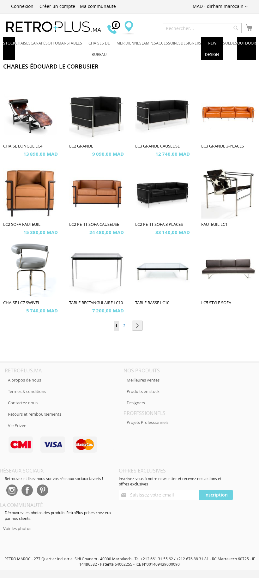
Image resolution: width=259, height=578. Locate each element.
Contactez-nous (23, 403)
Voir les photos (17, 528)
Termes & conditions (27, 391)
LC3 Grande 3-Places (222, 146)
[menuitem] (9, 43)
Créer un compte (57, 6)
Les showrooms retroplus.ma (128, 27)
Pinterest (43, 491)
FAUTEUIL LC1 (214, 224)
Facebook (27, 491)
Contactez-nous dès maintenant (115, 27)
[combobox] (202, 28)
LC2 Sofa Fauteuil (21, 224)
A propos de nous (24, 380)
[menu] (129, 48)
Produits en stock (143, 391)
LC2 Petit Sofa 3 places (159, 224)
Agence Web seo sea (109, 442)
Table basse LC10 (152, 302)
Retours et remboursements (34, 414)
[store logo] (53, 26)
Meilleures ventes (143, 380)
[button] (220, 6)
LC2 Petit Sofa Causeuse (94, 224)
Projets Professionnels (147, 422)
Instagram (12, 491)
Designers (136, 403)
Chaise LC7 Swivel (21, 302)
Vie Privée (17, 425)
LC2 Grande (81, 146)
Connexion (22, 6)
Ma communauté (98, 6)
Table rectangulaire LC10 (96, 302)
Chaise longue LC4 (22, 146)
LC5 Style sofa (216, 302)
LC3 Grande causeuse (157, 146)
